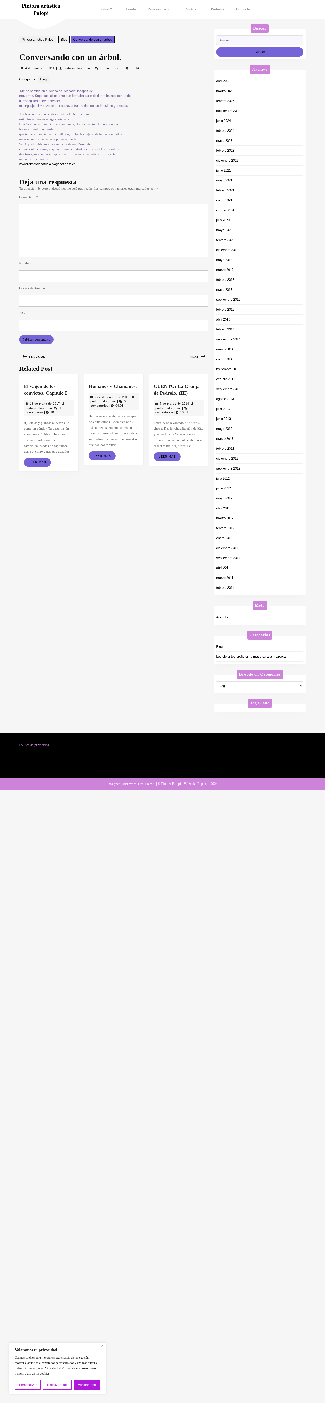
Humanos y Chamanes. (113, 386)
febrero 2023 (225, 150)
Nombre (25, 263)
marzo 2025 (224, 91)
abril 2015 (223, 319)
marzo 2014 (224, 349)
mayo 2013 (224, 429)
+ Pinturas (216, 9)
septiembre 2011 (228, 558)
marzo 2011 (224, 578)
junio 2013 (223, 419)
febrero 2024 (225, 130)
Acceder (222, 617)
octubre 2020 (225, 210)
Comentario (28, 197)
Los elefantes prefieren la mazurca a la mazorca (251, 656)
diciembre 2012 (227, 458)
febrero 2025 (225, 101)
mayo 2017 (224, 289)
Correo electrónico (32, 288)
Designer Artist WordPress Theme (130, 784)
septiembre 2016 (228, 299)
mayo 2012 (224, 498)
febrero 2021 (225, 190)
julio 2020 (223, 220)
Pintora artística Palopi (38, 39)
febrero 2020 (225, 240)
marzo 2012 (224, 518)
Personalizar (28, 1384)
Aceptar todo (87, 1384)
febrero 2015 (225, 329)
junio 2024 (223, 121)
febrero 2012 (225, 528)
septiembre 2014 (228, 339)
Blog (64, 39)
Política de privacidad (34, 745)
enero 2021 (224, 200)
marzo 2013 (224, 438)
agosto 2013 (225, 399)
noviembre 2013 (227, 369)
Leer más (40, 463)
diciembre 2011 (227, 548)
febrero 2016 (225, 309)
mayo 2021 (224, 180)
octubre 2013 (225, 379)
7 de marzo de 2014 (174, 403)
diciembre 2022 (227, 160)
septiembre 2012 (228, 468)
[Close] (101, 1346)
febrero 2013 (225, 448)
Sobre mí (106, 9)
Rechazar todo (57, 1384)
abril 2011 (223, 568)
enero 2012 (224, 538)
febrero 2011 (225, 587)
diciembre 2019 (227, 250)
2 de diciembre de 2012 (112, 397)
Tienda (130, 9)
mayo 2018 (224, 260)
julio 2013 (223, 409)
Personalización (160, 9)
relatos (190, 9)
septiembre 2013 (228, 389)
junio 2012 (223, 488)
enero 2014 (224, 359)
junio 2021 (223, 170)
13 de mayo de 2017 (45, 403)
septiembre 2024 (228, 111)
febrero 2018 (225, 279)
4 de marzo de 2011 (39, 68)
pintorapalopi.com (77, 68)
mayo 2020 (224, 230)
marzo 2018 (224, 270)
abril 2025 (223, 81)
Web (22, 312)
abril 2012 (223, 508)
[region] (57, 1368)
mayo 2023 (224, 140)
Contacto (243, 9)
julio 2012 (223, 478)
